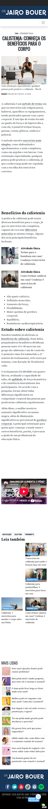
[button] (34, 798)
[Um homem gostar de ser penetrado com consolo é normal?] (6, 760)
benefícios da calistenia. (15, 338)
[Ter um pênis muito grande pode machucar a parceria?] (6, 721)
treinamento (29, 534)
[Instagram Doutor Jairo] (34, 786)
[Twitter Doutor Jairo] (14, 786)
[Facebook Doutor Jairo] (7, 786)
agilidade (17, 379)
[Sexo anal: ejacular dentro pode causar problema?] (6, 671)
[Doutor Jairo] (24, 12)
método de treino (32, 103)
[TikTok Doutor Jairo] (27, 786)
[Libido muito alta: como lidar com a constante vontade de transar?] (6, 740)
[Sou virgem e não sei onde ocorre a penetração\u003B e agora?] (6, 711)
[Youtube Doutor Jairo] (20, 786)
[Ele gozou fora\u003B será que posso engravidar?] (6, 730)
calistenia (18, 534)
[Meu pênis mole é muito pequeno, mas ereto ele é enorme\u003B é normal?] (6, 681)
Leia (16, 33)
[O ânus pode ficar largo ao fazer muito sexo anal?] (6, 691)
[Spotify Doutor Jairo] (40, 786)
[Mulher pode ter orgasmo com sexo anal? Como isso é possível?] (6, 701)
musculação (7, 534)
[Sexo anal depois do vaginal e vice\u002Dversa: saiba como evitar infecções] (6, 750)
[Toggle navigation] (43, 22)
